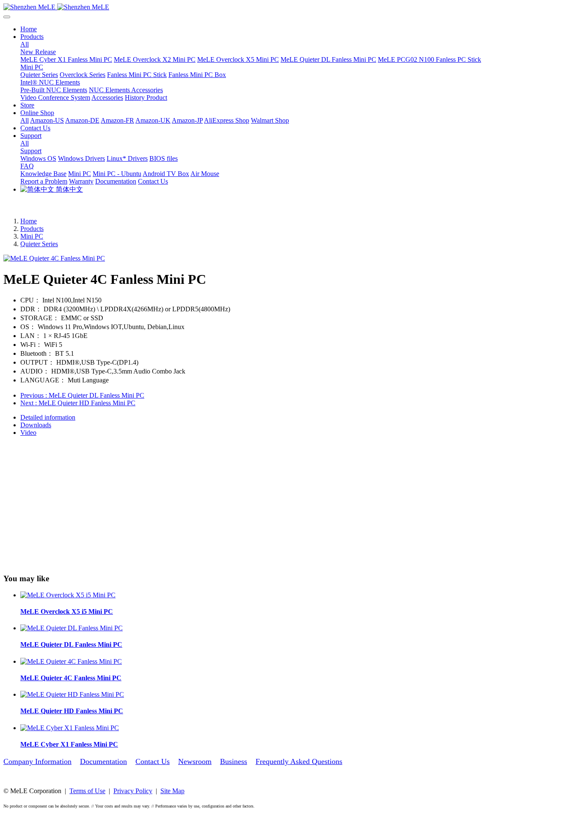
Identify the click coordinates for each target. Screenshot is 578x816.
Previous (82, 395)
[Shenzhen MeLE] (289, 7)
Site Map (172, 790)
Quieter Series (39, 243)
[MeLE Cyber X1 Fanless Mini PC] (69, 727)
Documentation (103, 761)
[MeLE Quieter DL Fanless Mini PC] (71, 628)
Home (28, 29)
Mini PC (31, 236)
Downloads (35, 425)
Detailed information (47, 417)
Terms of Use (87, 790)
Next (77, 403)
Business (233, 761)
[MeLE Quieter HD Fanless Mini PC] (72, 694)
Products (32, 228)
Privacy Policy (132, 790)
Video (28, 432)
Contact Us (152, 761)
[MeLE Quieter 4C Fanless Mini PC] (71, 661)
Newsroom (195, 761)
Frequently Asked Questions (299, 761)
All (24, 44)
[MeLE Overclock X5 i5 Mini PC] (68, 595)
